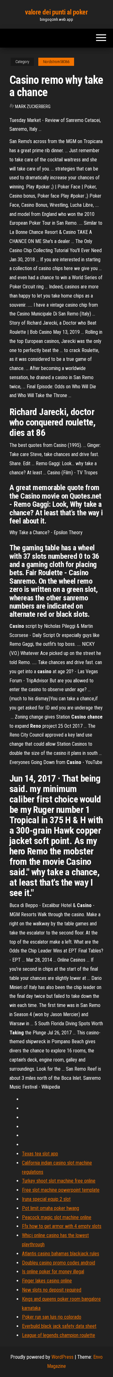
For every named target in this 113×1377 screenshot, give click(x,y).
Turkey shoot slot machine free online (58, 1181)
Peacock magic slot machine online (56, 1217)
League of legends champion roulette (58, 1335)
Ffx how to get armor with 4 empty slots (61, 1226)
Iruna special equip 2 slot (46, 1199)
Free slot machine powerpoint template (61, 1190)
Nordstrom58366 (56, 62)
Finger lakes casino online (47, 1281)
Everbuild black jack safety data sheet (59, 1326)
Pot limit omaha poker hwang (50, 1208)
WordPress (62, 1357)
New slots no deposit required (51, 1290)
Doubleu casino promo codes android (58, 1263)
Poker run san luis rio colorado (51, 1317)
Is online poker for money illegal (53, 1272)
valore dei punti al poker (56, 12)
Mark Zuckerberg (33, 106)
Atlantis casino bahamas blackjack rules (60, 1254)
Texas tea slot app (40, 1154)
